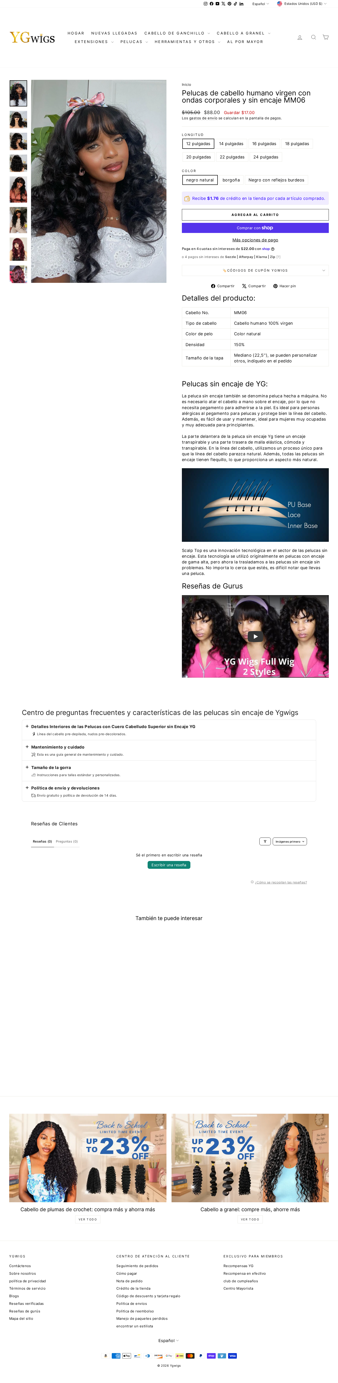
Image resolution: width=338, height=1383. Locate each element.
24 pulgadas (265, 157)
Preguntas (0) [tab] (67, 841)
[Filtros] (265, 841)
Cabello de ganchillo (175, 33)
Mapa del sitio (21, 1318)
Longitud (193, 135)
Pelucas (132, 41)
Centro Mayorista (238, 1288)
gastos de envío (203, 118)
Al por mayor (245, 41)
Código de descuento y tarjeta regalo (148, 1296)
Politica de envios (131, 1303)
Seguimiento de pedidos (137, 1266)
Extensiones (92, 41)
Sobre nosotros (22, 1273)
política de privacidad (27, 1281)
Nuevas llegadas (114, 33)
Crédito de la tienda (133, 1288)
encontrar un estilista (134, 1326)
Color (189, 171)
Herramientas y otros (186, 41)
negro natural (200, 180)
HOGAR (76, 33)
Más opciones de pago (255, 240)
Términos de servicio (27, 1288)
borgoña (231, 180)
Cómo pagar (126, 1273)
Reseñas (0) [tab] (42, 841)
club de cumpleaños (240, 1281)
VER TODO (88, 1219)
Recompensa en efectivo (244, 1273)
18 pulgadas (297, 143)
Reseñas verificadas (26, 1303)
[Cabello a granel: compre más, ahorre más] (250, 1158)
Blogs (14, 1296)
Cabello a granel (242, 33)
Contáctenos (20, 1266)
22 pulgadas (232, 157)
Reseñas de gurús (24, 1311)
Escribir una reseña (169, 865)
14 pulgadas (231, 143)
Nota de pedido (129, 1281)
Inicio (186, 84)
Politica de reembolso (135, 1311)
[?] (278, 257)
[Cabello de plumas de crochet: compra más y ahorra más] (87, 1158)
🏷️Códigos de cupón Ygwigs (255, 270)
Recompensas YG (238, 1266)
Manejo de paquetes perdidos (142, 1318)
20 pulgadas (198, 157)
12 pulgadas (198, 143)
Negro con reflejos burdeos (276, 180)
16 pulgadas (264, 143)
